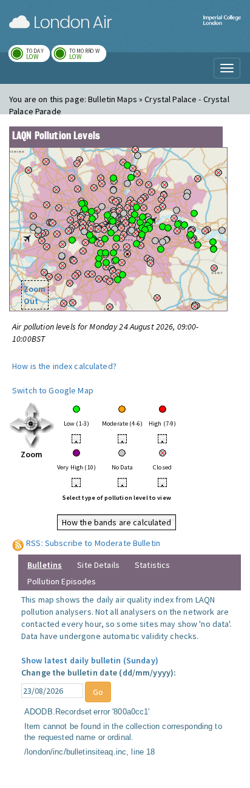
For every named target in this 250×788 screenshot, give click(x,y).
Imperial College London (222, 27)
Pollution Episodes (61, 581)
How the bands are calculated (117, 522)
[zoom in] (31, 424)
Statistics (152, 564)
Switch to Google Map (52, 390)
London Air (60, 22)
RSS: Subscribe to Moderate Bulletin (93, 542)
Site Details (98, 564)
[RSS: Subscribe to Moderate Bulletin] (18, 542)
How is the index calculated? (64, 366)
